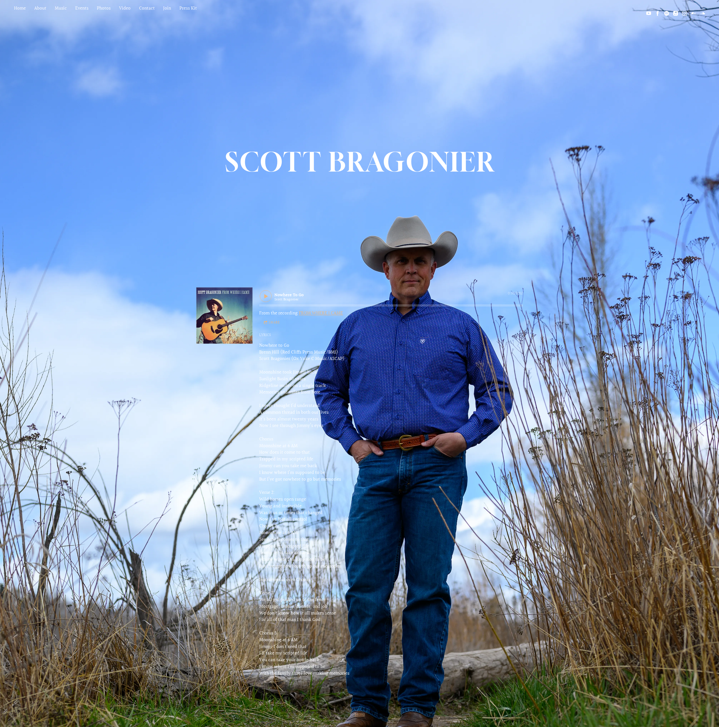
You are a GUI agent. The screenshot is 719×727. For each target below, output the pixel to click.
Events (81, 8)
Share (274, 322)
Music (61, 8)
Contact (147, 8)
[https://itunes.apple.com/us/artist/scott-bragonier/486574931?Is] (675, 13)
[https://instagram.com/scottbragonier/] (684, 13)
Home (20, 8)
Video (125, 8)
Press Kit (188, 8)
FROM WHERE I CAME (321, 313)
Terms (359, 715)
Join (167, 8)
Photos (104, 8)
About (40, 8)
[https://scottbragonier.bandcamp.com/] (693, 13)
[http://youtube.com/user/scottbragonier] (648, 13)
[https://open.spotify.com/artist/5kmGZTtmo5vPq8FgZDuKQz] (666, 13)
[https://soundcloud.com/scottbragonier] (702, 13)
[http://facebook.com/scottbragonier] (657, 13)
